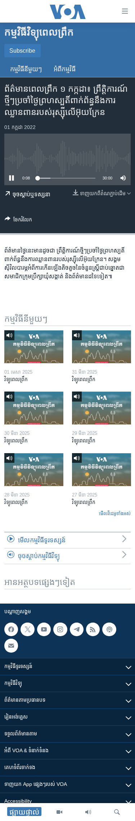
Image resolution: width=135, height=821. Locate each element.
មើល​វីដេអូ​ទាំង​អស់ (115, 513)
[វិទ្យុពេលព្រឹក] (33, 346)
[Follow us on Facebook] (11, 629)
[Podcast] (109, 629)
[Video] (59, 812)
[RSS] (93, 629)
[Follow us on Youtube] (44, 629)
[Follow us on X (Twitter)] (27, 629)
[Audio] (88, 812)
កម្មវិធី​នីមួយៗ (26, 69)
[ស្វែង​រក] (117, 812)
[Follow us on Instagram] (60, 629)
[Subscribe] (11, 645)
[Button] (18, 220)
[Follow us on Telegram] (77, 629)
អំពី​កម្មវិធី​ (65, 69)
